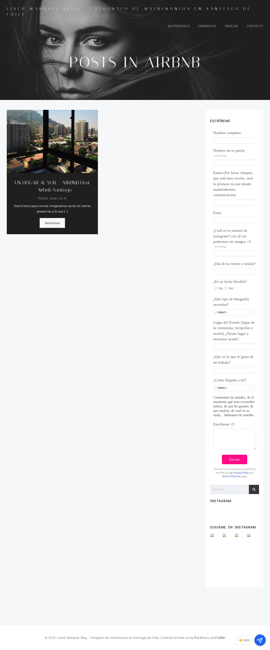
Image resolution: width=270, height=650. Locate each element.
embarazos (207, 26)
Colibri (220, 637)
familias (231, 26)
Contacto (255, 26)
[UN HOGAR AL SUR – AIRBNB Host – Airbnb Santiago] (52, 141)
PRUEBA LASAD (47, 198)
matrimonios (179, 26)
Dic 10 (62, 198)
